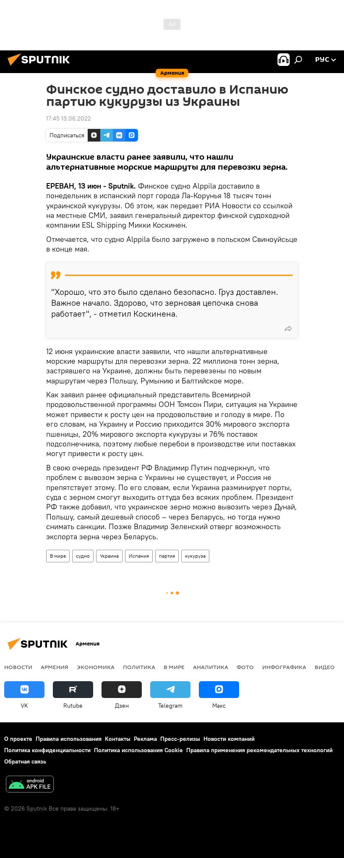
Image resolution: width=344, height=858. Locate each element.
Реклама (145, 739)
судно (83, 556)
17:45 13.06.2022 (68, 118)
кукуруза (195, 556)
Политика (139, 667)
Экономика (96, 667)
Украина (109, 556)
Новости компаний (229, 739)
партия (167, 556)
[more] (288, 328)
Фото (245, 667)
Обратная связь (25, 761)
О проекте (18, 739)
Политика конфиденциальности (47, 750)
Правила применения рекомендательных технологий (259, 750)
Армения (54, 667)
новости (18, 667)
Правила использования (69, 739)
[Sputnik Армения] (41, 67)
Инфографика (284, 667)
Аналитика (210, 667)
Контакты (117, 739)
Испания (139, 556)
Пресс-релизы (180, 739)
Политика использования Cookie (138, 750)
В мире (58, 556)
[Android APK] (29, 785)
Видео (325, 667)
